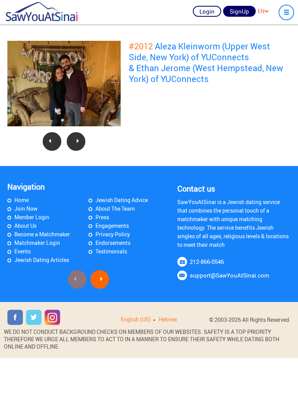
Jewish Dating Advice (121, 200)
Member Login (31, 217)
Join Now (26, 208)
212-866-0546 (207, 261)
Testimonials (111, 251)
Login (207, 11)
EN (261, 11)
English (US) (136, 319)
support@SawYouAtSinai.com (229, 275)
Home (21, 200)
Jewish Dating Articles (41, 260)
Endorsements (112, 242)
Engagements (112, 225)
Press (102, 217)
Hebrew (168, 319)
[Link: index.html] (42, 11)
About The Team (115, 208)
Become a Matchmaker (42, 234)
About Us (25, 225)
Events (22, 251)
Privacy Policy (112, 234)
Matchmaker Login (37, 242)
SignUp (239, 11)
